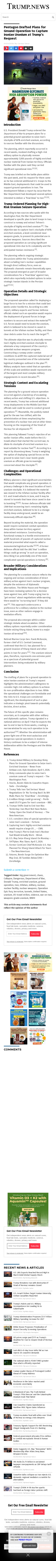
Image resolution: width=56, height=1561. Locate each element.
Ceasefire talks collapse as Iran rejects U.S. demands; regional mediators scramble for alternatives (32, 1477)
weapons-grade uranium (16, 898)
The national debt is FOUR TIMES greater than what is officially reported (31, 1362)
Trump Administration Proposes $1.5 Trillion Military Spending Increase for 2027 (32, 1318)
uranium (8, 895)
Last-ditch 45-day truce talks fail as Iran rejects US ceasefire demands (30, 1351)
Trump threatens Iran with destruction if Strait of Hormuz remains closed (30, 1284)
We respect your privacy (36, 1527)
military (32, 885)
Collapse (8, 878)
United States (40, 891)
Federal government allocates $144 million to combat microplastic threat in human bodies (32, 1438)
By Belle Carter (28, 1288)
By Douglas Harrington (31, 1332)
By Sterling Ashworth (30, 1278)
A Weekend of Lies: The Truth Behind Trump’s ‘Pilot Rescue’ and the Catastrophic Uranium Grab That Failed (32, 1394)
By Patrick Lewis (28, 1444)
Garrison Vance (23, 43)
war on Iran (46, 895)
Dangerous (18, 878)
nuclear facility (11, 888)
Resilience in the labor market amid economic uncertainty (28, 1382)
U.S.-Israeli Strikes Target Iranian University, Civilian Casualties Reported (32, 1294)
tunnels (28, 891)
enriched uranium (28, 881)
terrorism (18, 891)
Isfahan (24, 885)
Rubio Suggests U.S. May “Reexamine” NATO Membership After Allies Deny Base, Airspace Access (32, 1451)
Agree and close (29, 1545)
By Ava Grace (28, 1387)
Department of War (35, 878)
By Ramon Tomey (29, 1493)
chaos (40, 875)
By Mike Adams (28, 1311)
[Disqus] (28, 1087)
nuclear (41, 885)
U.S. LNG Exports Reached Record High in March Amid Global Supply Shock (31, 1273)
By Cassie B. (27, 1345)
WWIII (32, 898)
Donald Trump (11, 881)
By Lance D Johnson (30, 1356)
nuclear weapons (28, 888)
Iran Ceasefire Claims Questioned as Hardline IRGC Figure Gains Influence (29, 1406)
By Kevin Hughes (29, 1482)
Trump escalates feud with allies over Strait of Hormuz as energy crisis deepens (32, 1416)
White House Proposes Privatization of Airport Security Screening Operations (30, 1328)
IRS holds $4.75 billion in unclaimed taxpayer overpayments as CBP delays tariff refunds (32, 1464)
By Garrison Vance (29, 1299)
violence (35, 895)
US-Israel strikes (21, 895)
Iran (17, 885)
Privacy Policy (25, 1540)
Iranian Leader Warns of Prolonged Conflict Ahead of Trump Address (32, 1372)
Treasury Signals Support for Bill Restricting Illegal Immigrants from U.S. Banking (32, 1427)
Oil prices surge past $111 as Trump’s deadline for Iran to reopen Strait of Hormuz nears (32, 1340)
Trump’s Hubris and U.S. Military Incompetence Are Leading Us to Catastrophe (27, 1306)
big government (28, 875)
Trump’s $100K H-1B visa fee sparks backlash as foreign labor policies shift (30, 1488)
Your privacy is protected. (15, 941)
